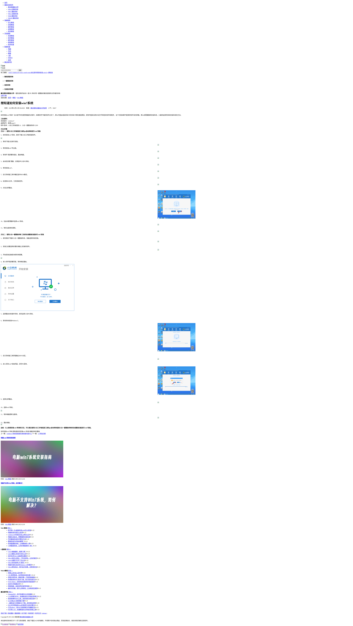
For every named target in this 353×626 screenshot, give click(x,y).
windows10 (16, 72)
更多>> (9, 528)
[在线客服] (4, 624)
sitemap (44, 613)
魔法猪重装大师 (13, 7)
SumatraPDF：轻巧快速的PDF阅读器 (20, 594)
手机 (9, 51)
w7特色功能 (42, 433)
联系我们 (31, 613)
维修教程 (11, 42)
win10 (26, 72)
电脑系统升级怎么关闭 (15, 532)
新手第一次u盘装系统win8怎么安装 (19, 530)
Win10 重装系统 (13, 9)
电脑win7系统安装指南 (8, 438)
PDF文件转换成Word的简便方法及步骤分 (21, 605)
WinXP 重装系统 (13, 18)
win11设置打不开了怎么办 (16, 560)
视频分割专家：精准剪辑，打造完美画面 (21, 577)
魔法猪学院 (8, 62)
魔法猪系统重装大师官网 (39, 108)
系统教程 (11, 36)
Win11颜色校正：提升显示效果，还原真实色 (22, 567)
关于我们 (24, 613)
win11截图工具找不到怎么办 (17, 554)
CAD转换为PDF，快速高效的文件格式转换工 (23, 596)
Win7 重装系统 (12, 11)
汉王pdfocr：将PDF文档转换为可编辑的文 (21, 607)
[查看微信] (12, 624)
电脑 (9, 49)
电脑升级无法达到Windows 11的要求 (20, 565)
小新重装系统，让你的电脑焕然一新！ (20, 545)
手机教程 (7, 33)
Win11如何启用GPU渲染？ (16, 562)
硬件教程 (11, 27)
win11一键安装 (48, 72)
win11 (10, 72)
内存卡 (10, 58)
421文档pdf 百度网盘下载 (16, 601)
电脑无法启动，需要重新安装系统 (19, 537)
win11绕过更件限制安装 (35, 72)
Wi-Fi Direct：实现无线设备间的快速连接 (21, 581)
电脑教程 (7, 20)
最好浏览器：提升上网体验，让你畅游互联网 (23, 588)
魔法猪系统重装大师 (26, 617)
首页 (5, 2)
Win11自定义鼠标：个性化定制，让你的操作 (22, 558)
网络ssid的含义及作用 (15, 573)
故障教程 (11, 29)
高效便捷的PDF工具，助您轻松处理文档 (21, 598)
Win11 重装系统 (13, 14)
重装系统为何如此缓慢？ (16, 541)
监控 (9, 60)
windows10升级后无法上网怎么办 (19, 534)
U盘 (9, 55)
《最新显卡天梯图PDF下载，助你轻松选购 (22, 603)
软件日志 (38, 613)
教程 (14, 98)
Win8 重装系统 (12, 16)
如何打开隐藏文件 (14, 584)
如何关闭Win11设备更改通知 (17, 556)
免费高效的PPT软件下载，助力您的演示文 (22, 579)
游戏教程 (11, 25)
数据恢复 (7, 47)
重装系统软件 (8, 5)
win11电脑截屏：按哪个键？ (17, 551)
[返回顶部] (20, 624)
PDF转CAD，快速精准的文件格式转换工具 (22, 609)
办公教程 (11, 22)
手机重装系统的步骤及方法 (17, 539)
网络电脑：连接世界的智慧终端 (18, 586)
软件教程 (11, 31)
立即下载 (4, 95)
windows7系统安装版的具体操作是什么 (19, 433)
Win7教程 (20, 98)
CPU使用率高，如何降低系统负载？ (20, 575)
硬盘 (9, 53)
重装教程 (17, 613)
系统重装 (11, 613)
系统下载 (4, 613)
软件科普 (11, 44)
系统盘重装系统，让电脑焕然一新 (19, 543)
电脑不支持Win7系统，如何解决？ (12, 483)
